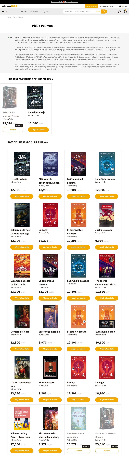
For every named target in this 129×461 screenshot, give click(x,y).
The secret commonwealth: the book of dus (106, 284)
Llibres (24, 11)
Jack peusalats (103, 230)
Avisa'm (13, 129)
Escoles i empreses (91, 6)
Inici (9, 17)
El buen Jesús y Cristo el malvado (20, 435)
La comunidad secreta (46, 282)
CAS (126, 6)
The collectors (46, 382)
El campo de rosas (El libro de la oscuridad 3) (20, 284)
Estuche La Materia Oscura (11, 114)
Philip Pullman (18, 17)
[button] (119, 12)
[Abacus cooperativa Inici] (10, 7)
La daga (43, 230)
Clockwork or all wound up (76, 435)
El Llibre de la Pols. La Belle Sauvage (20, 231)
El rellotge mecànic (49, 332)
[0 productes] (125, 13)
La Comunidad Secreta (75, 181)
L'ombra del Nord (19, 332)
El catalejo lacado (76, 332)
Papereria (34, 11)
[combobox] (77, 11)
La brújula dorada (105, 179)
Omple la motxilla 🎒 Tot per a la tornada (64, 2)
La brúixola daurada (78, 281)
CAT (123, 6)
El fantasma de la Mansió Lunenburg (49, 435)
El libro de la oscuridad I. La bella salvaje (50, 182)
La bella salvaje (36, 112)
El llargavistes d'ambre (75, 231)
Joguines (45, 11)
